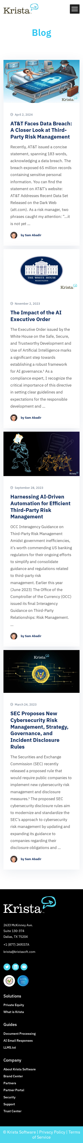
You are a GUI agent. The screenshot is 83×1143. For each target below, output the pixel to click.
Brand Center (13, 1076)
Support (9, 1104)
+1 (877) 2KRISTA (16, 944)
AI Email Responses (18, 1040)
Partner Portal (13, 1090)
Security (9, 1097)
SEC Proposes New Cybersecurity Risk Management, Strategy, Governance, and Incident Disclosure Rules (39, 730)
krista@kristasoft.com (19, 952)
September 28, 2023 (28, 488)
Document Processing (19, 1033)
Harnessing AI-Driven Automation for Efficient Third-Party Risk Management (40, 506)
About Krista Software (19, 1069)
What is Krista (13, 1012)
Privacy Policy (52, 1132)
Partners (9, 1083)
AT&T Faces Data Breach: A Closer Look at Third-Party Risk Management (41, 130)
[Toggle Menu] (74, 9)
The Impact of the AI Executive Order (36, 315)
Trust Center (12, 1111)
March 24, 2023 (25, 704)
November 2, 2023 (27, 304)
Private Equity (13, 1005)
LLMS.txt (9, 1047)
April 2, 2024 (23, 115)
